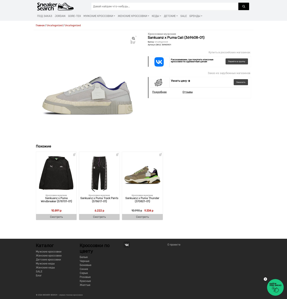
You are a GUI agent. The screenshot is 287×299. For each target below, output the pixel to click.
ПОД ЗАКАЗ (44, 16)
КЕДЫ (155, 16)
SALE (183, 16)
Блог (39, 275)
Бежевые (85, 265)
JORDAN (60, 16)
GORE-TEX (74, 16)
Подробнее (159, 92)
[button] (134, 39)
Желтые (85, 285)
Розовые (85, 277)
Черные (84, 261)
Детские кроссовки (48, 259)
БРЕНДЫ (195, 16)
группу (236, 61)
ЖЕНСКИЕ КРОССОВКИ (132, 16)
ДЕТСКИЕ (170, 16)
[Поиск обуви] (243, 6)
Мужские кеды (45, 263)
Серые (84, 273)
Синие (84, 269)
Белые (84, 257)
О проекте (173, 244)
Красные (85, 281)
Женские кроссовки (49, 255)
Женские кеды (45, 267)
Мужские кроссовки (48, 251)
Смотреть (56, 216)
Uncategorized (161, 42)
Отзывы (188, 92)
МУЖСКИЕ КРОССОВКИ (98, 16)
